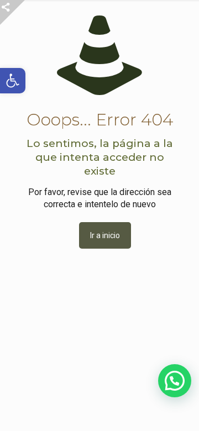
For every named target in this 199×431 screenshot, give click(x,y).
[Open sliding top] (12, 12)
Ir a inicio (105, 235)
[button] (174, 380)
